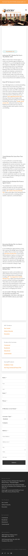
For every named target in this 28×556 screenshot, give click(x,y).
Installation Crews (8, 365)
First (4, 383)
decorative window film (10, 253)
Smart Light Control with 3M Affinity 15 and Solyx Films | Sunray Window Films (13, 490)
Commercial (7, 345)
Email (5, 393)
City (3, 447)
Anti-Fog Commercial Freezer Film (12, 367)
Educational (7, 350)
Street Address (6, 436)
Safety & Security (8, 331)
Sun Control (7, 328)
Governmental (7, 353)
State (4, 451)
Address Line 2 (6, 441)
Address (5, 430)
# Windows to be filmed (10, 408)
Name (5, 377)
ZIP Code (5, 457)
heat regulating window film (15, 96)
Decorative (7, 334)
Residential (7, 348)
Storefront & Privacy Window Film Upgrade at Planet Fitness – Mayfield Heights (13, 481)
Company (5, 422)
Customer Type (7, 416)
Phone (5, 401)
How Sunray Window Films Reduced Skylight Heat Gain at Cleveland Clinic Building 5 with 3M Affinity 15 (14, 486)
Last (4, 389)
